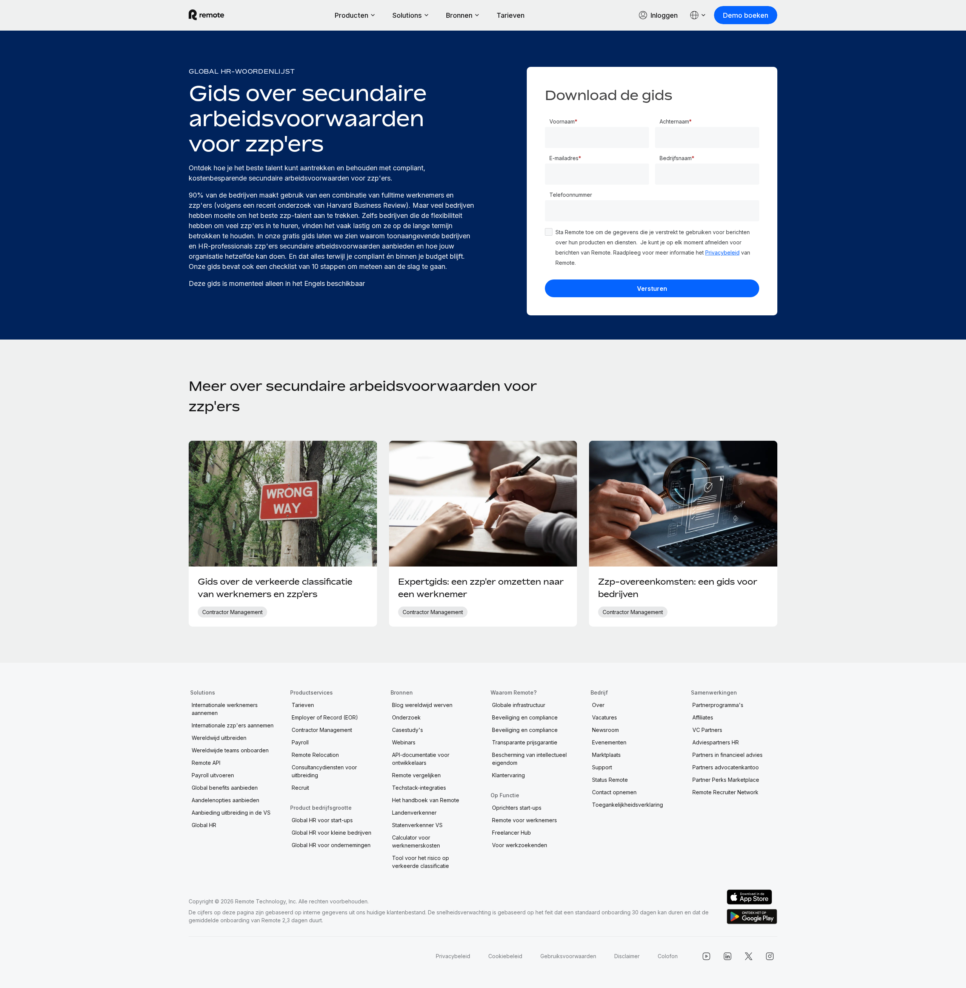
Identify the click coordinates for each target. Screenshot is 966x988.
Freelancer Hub (511, 832)
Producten (351, 15)
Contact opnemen (614, 792)
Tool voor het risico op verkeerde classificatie (420, 862)
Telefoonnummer (570, 194)
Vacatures (604, 717)
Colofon (668, 956)
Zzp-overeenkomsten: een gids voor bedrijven (677, 588)
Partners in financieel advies (727, 755)
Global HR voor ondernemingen (331, 845)
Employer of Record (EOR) (325, 717)
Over (598, 705)
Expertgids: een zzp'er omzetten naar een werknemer (481, 588)
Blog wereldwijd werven (422, 705)
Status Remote (610, 780)
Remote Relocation (315, 755)
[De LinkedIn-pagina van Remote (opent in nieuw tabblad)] (727, 956)
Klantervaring (508, 775)
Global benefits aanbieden (225, 787)
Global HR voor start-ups (322, 820)
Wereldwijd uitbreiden (219, 738)
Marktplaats (606, 755)
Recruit (300, 787)
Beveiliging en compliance (525, 717)
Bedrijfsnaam (676, 158)
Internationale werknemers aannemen (225, 709)
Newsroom (605, 730)
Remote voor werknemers (524, 820)
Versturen (652, 288)
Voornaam (562, 121)
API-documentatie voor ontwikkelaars (420, 759)
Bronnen (459, 15)
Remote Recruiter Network (725, 792)
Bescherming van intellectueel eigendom (529, 759)
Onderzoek (406, 717)
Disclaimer (627, 956)
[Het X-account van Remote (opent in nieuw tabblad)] (748, 956)
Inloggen (664, 15)
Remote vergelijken (416, 775)
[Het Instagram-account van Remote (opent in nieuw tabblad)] (769, 956)
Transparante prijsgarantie (524, 742)
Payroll (300, 742)
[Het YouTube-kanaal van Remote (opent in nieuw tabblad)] (706, 956)
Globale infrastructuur (518, 705)
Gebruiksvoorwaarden (568, 956)
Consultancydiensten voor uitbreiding (324, 771)
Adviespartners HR (715, 742)
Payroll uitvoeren (213, 775)
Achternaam (674, 121)
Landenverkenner (414, 812)
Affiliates (702, 717)
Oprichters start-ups (516, 807)
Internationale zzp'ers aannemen (233, 725)
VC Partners (707, 730)
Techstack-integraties (419, 787)
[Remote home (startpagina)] (206, 15)
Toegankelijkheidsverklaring (627, 804)
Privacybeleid (722, 252)
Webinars (403, 742)
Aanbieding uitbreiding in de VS (231, 812)
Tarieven (511, 15)
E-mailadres (563, 158)
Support (602, 767)
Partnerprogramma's (717, 705)
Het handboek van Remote (425, 800)
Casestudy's (407, 730)
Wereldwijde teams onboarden (230, 750)
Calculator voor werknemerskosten (416, 841)
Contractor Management (322, 730)
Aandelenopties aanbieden (225, 800)
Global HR (204, 825)
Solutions (407, 15)
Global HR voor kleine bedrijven (331, 832)
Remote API (206, 763)
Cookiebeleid (505, 956)
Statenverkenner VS (417, 825)
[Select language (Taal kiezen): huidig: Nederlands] (698, 15)
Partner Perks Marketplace (725, 780)
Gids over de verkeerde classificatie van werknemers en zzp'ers (275, 588)
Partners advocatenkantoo (725, 767)
